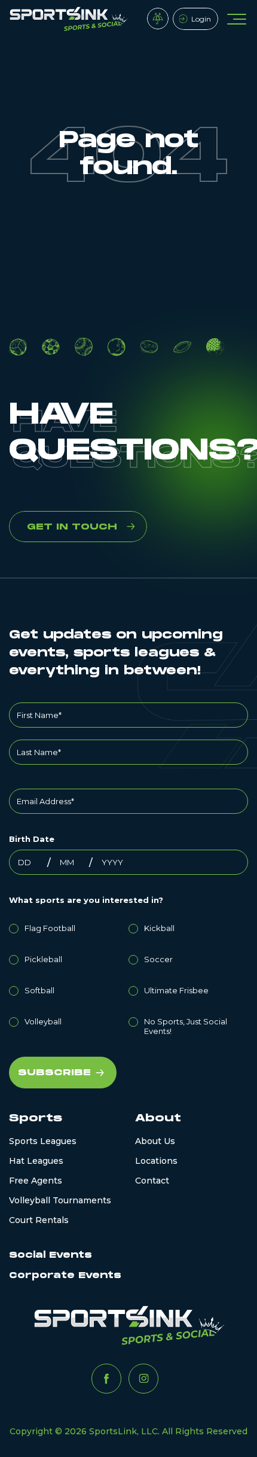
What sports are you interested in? (86, 900)
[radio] (68, 926)
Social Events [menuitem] (50, 1255)
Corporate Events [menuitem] (65, 1275)
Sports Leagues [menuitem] (43, 1141)
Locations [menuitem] (156, 1160)
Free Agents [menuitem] (35, 1180)
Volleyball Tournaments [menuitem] (60, 1200)
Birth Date (31, 839)
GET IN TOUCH (72, 527)
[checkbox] (128, 978)
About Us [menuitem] (155, 1141)
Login (201, 18)
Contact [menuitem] (152, 1180)
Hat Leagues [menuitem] (36, 1160)
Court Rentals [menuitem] (39, 1220)
